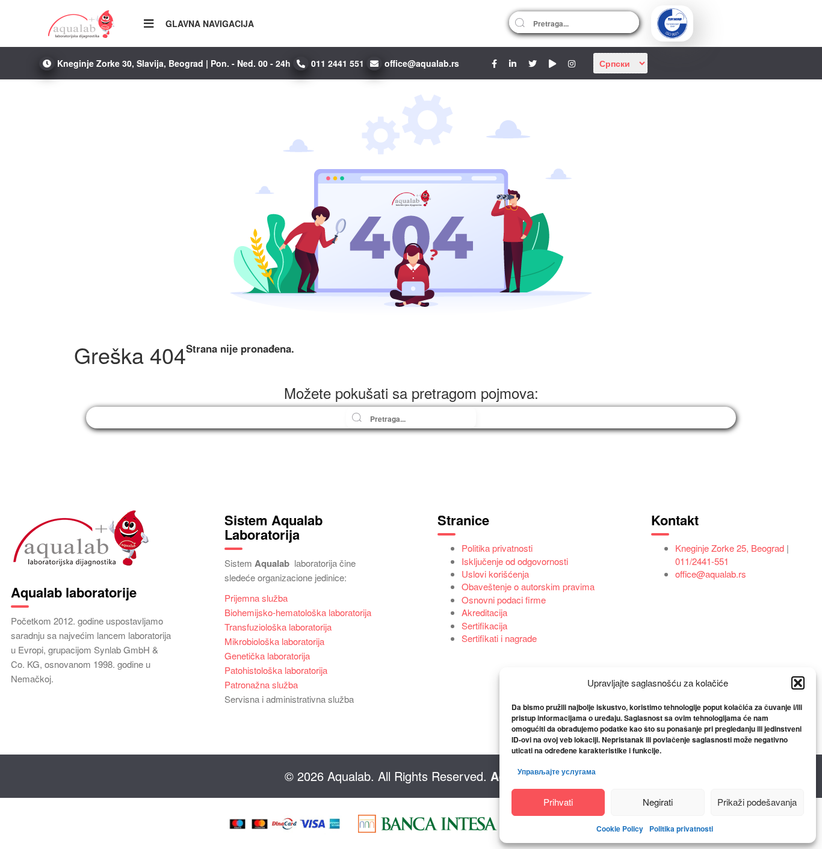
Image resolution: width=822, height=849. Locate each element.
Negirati (658, 801)
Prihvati (558, 801)
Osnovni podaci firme (504, 599)
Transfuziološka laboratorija (278, 626)
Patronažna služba (261, 684)
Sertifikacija (484, 625)
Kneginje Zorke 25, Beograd (729, 548)
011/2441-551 (702, 561)
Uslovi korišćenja (495, 573)
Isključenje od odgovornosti (515, 561)
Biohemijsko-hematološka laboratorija (297, 612)
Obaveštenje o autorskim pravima (528, 586)
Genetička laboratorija (267, 655)
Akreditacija (484, 612)
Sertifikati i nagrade (499, 638)
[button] (798, 683)
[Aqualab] (81, 23)
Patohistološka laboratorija (275, 670)
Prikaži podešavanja (757, 801)
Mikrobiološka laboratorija (274, 641)
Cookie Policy (619, 828)
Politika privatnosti (681, 828)
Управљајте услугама (557, 771)
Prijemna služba (256, 597)
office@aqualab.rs (710, 573)
